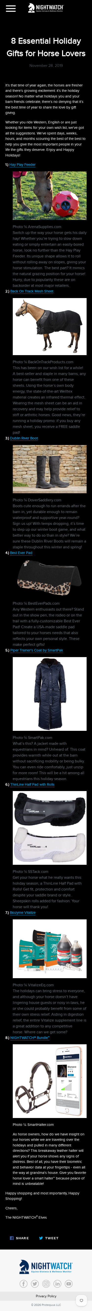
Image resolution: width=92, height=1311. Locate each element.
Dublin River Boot (24, 438)
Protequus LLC (51, 1305)
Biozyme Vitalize (23, 912)
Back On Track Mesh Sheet (31, 291)
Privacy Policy (46, 1296)
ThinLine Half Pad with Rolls (32, 784)
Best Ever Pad (21, 553)
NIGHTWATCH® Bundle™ (30, 1037)
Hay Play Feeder (22, 164)
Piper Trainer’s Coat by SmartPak (36, 650)
